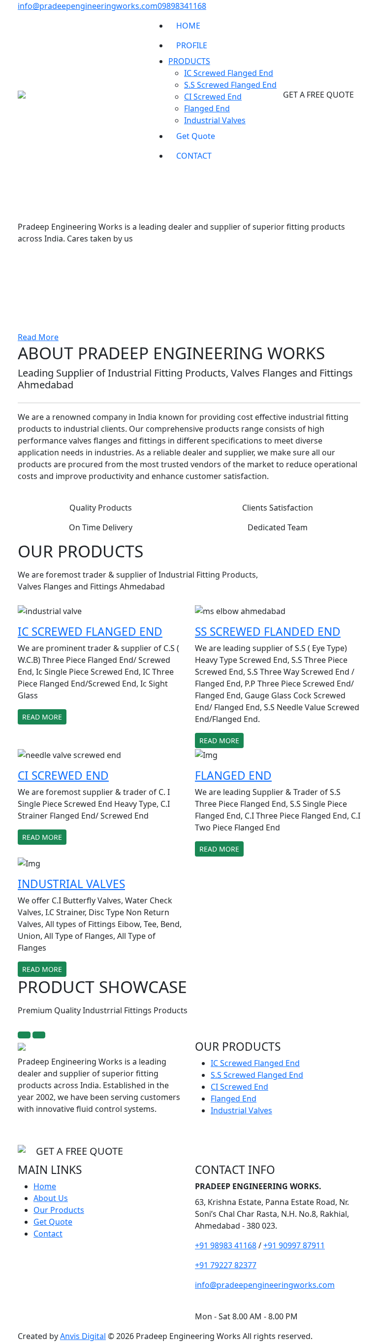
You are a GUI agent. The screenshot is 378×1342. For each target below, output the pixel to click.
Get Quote (195, 136)
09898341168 (182, 5)
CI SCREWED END (63, 775)
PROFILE (191, 45)
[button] (28, 260)
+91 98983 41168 (225, 1245)
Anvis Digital (83, 1336)
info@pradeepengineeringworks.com (88, 5)
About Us (50, 1198)
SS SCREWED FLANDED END (268, 631)
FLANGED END (233, 775)
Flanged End (207, 108)
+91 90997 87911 (294, 1245)
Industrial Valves (215, 120)
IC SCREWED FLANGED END (90, 631)
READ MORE (42, 717)
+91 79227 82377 (225, 1265)
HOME (188, 25)
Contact (48, 1233)
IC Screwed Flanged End (228, 73)
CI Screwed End (213, 96)
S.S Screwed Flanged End (230, 84)
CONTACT (194, 155)
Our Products (58, 1209)
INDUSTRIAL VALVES (71, 884)
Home (44, 1186)
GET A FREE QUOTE (318, 94)
